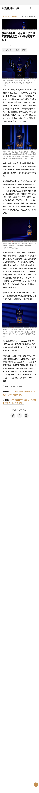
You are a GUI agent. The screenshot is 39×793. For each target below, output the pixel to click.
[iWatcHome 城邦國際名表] (10, 8)
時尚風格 (15, 16)
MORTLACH (7, 50)
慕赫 (17, 50)
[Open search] (31, 8)
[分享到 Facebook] (12, 415)
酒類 (24, 50)
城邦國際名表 (6, 16)
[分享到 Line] (26, 415)
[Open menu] (35, 8)
